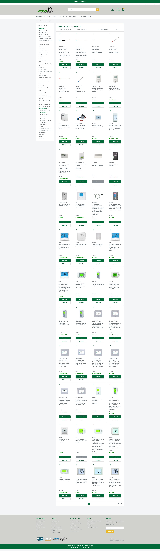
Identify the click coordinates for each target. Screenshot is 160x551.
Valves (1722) (42, 132)
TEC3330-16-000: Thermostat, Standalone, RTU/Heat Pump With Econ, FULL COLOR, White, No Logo (64, 401)
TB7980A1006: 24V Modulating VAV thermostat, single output (64, 323)
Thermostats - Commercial (45, 20)
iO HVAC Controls (80, 123)
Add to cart (64, 64)
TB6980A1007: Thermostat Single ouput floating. (98, 284)
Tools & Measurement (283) (45, 130)
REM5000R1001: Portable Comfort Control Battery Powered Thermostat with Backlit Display (115, 127)
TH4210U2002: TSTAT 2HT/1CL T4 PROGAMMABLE (64, 441)
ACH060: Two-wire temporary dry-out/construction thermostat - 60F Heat (97, 50)
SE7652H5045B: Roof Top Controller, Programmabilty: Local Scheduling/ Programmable (81, 166)
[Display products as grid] (119, 29)
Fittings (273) (42, 56)
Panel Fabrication (63, 16)
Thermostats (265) (43, 108)
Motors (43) (41, 83)
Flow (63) (41, 58)
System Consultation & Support (57, 529)
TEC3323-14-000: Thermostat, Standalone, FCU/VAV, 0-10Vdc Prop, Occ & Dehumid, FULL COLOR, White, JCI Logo (98, 363)
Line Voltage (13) (43, 122)
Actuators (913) (42, 30)
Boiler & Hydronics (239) (44, 36)
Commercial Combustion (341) (45, 40)
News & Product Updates (86, 16)
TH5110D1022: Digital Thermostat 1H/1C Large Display (81, 441)
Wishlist (38, 529)
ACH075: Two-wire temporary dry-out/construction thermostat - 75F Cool (81, 89)
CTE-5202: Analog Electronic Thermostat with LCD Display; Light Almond (97, 89)
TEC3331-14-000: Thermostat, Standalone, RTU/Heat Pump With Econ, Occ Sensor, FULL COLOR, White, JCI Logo (81, 401)
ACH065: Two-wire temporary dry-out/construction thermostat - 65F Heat (114, 50)
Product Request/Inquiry (76, 529)
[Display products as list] (121, 29)
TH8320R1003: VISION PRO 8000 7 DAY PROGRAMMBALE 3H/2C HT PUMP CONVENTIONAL (98, 482)
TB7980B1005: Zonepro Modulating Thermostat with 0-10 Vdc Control (81, 323)
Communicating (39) (44, 114)
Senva (60, 123)
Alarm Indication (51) (43, 32)
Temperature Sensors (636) (45, 106)
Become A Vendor (74, 531)
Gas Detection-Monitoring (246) (44, 60)
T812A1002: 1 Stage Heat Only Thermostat (81, 245)
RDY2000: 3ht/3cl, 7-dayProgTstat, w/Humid (97, 126)
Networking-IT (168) (43, 85)
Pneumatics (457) (43, 92)
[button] (65, 34)
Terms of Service (89, 545)
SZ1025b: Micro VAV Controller (114, 164)
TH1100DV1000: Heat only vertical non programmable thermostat (98, 401)
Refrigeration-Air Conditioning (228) (45, 97)
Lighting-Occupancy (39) (44, 81)
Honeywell (95, 202)
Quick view (64, 67)
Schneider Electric (80, 162)
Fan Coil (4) (42, 116)
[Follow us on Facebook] (111, 540)
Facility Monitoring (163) (44, 54)
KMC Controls (95, 85)
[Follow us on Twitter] (113, 540)
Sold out (98, 181)
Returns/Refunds (40, 525)
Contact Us (90, 525)
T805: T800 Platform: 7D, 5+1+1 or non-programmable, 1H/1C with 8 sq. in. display (64, 246)
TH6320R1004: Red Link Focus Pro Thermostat (64, 480)
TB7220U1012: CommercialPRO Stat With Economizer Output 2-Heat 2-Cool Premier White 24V (114, 285)
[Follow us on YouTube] (120, 540)
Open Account (148, 4)
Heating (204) (42, 67)
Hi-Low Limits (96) (43, 69)
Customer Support (40, 521)
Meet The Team (55, 521)
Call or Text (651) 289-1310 (80, 1)
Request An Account (41, 527)
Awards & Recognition (57, 527)
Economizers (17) (43, 52)
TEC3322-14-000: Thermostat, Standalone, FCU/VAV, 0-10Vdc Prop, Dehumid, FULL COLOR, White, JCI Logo (64, 363)
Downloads (141, 4)
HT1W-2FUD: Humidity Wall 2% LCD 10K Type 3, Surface (64, 127)
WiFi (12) (42, 126)
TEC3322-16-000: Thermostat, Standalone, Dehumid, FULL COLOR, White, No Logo (81, 362)
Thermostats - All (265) (45, 110)
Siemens (94, 123)
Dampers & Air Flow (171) (44, 50)
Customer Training (74, 527)
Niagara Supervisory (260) (45, 87)
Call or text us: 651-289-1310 (94, 521)
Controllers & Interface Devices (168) (44, 45)
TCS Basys (94, 162)
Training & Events (73, 16)
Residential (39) (43, 124)
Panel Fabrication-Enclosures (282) (45, 89)
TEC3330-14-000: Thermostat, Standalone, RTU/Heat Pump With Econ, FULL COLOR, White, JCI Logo (115, 363)
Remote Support (71, 545)
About (153, 4)
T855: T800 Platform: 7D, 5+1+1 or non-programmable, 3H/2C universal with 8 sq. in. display (115, 247)
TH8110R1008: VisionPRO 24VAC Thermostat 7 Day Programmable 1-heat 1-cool (81, 481)
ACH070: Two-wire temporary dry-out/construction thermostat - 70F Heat (64, 89)
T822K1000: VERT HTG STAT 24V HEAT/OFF (97, 245)
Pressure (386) (42, 94)
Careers (53, 525)
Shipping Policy (40, 523)
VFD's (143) (41, 134)
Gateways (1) (42, 118)
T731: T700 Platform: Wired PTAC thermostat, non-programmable (81, 206)
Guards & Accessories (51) (45, 120)
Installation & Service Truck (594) (45, 78)
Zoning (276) (41, 138)
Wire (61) (41, 136)
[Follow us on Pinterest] (118, 540)
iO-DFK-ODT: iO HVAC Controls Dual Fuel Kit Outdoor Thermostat (81, 127)
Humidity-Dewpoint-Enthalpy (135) (45, 72)
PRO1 (77, 202)
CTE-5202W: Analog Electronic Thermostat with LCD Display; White (114, 88)
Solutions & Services (52, 16)
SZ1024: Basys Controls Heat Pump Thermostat (97, 164)
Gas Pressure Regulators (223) (45, 63)
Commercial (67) (43, 112)
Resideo (111, 123)
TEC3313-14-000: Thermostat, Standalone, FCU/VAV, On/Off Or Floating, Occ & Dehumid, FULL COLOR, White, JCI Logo (115, 325)
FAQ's (37, 531)
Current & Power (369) (44, 48)
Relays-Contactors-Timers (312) (45, 101)
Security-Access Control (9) (45, 104)
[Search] (97, 9)
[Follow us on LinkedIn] (123, 540)
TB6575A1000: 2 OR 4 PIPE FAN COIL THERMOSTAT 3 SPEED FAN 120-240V (81, 285)
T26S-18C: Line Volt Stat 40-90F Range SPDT (64, 205)
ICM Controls (62, 46)
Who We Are (54, 523)
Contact (158, 4)
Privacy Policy (80, 545)
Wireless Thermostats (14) (45, 128)
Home (37, 20)
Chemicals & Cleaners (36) (45, 38)
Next (119, 503)
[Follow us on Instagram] (116, 540)
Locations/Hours (91, 523)
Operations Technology (75, 523)
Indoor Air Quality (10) (43, 75)
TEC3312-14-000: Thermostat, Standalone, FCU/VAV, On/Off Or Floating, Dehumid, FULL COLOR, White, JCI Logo (98, 324)
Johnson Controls (63, 202)
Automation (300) (43, 34)
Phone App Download (133, 4)
